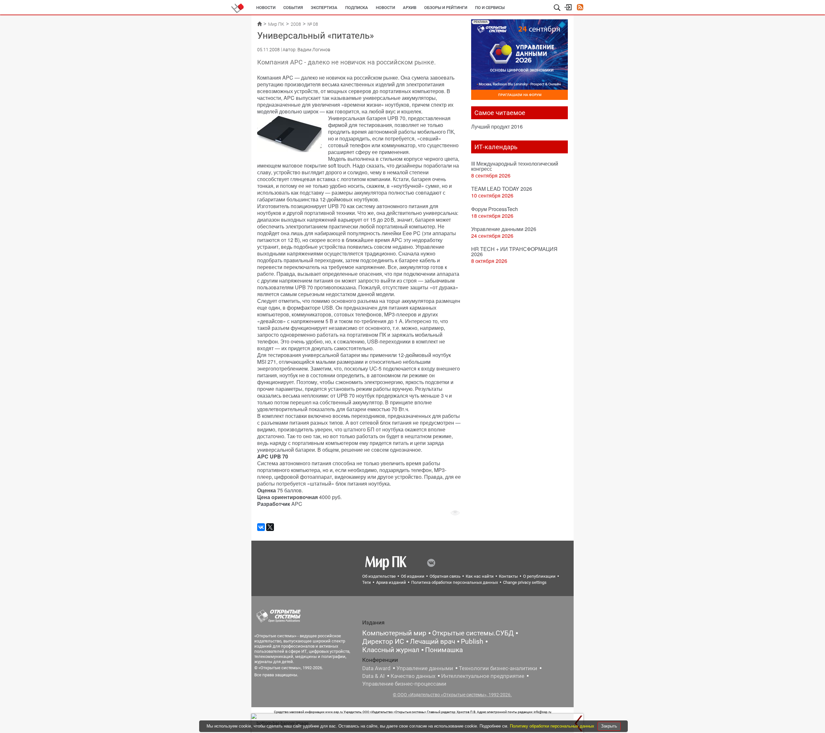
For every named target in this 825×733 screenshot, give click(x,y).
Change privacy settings (525, 582)
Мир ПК (276, 24)
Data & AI (373, 676)
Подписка (356, 7)
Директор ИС (383, 641)
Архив (409, 7)
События (293, 7)
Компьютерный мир (394, 633)
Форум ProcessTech (494, 209)
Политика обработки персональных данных (454, 582)
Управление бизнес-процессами (404, 683)
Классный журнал (390, 650)
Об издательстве (379, 576)
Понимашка (444, 650)
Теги (366, 582)
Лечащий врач (432, 641)
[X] (270, 527)
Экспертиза (324, 7)
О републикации (539, 576)
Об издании (412, 576)
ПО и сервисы (490, 7)
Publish (472, 641)
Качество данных (413, 676)
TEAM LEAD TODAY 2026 (501, 188)
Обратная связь (445, 576)
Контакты (508, 576)
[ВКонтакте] (261, 527)
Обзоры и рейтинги (445, 7)
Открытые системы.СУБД (473, 633)
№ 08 (312, 24)
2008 (296, 24)
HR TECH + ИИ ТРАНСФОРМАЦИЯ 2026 (514, 251)
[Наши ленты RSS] (580, 8)
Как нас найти (480, 576)
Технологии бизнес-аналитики (498, 668)
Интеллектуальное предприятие (482, 676)
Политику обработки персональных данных (553, 726)
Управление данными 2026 (503, 229)
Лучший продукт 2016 (497, 126)
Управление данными (424, 668)
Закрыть (609, 726)
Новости (266, 7)
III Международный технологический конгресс (514, 166)
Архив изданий (391, 582)
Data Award (376, 668)
